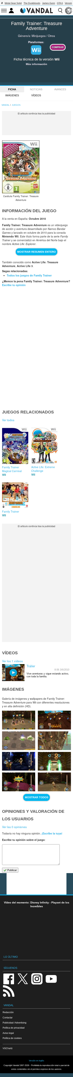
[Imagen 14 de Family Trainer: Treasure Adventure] (18, 781)
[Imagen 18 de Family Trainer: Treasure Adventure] (18, 740)
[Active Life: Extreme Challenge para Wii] (44, 445)
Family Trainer (10, 511)
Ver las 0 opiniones (14, 827)
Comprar (58, 47)
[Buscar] (60, 10)
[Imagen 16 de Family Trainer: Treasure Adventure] (18, 761)
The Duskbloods (32, 3)
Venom (68, 3)
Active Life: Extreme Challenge (43, 469)
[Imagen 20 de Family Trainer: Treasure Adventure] (18, 720)
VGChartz (8, 1048)
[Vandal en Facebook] (9, 978)
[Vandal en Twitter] (23, 978)
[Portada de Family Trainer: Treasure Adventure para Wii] (20, 166)
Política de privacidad (14, 1027)
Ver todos (8, 420)
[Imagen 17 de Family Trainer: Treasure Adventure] (54, 740)
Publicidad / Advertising (14, 1022)
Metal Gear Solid (13, 3)
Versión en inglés (36, 1060)
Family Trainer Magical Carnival (12, 469)
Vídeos (36, 95)
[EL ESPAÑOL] (68, 10)
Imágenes (12, 95)
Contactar (8, 1017)
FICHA (12, 89)
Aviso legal (8, 1033)
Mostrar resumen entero (36, 251)
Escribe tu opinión (14, 285)
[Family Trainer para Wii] (15, 495)
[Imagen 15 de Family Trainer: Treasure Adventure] (54, 761)
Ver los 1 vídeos (12, 661)
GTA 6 (60, 3)
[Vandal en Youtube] (51, 978)
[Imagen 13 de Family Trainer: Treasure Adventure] (54, 781)
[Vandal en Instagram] (37, 978)
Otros (51, 36)
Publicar (12, 870)
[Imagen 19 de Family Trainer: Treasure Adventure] (54, 720)
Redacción (8, 1012)
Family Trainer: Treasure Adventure (36, 26)
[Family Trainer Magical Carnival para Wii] (15, 445)
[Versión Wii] (36, 50)
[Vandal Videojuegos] (36, 10)
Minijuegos (39, 36)
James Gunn (48, 3)
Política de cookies (12, 1038)
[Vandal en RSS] (9, 990)
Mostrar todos (36, 797)
